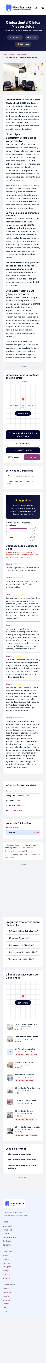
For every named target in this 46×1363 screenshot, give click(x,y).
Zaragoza (7, 1267)
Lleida (12, 54)
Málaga (6, 1270)
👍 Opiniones (23, 44)
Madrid (6, 1255)
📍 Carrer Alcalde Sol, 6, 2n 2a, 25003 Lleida (23, 434)
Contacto (7, 1241)
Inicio (5, 54)
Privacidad (7, 1230)
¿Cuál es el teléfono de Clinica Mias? (23, 931)
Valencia (6, 1259)
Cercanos (7, 1245)
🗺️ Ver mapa (23, 413)
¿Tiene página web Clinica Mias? (21, 959)
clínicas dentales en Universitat (22, 1159)
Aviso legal (7, 1226)
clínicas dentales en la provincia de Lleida (22, 1166)
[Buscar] (35, 7)
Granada (6, 1274)
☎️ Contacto (15, 37)
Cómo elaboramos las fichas (17, 851)
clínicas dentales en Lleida (19, 1154)
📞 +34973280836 (23, 450)
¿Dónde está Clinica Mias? (18, 938)
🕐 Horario (32, 37)
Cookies (6, 1233)
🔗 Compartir (32, 457)
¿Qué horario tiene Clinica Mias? (21, 945)
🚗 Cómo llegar (23, 443)
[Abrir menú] (42, 7)
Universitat (21, 54)
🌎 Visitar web (14, 457)
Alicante (6, 1278)
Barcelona (7, 1263)
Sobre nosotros (9, 1237)
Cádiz (5, 1311)
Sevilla (5, 1307)
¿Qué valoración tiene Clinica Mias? (22, 952)
